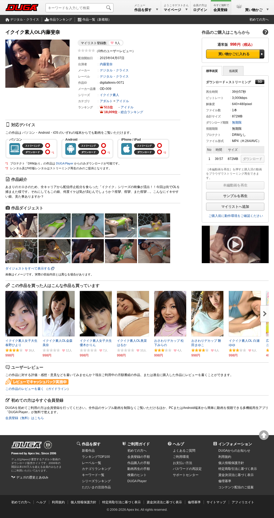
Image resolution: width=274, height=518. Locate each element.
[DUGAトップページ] (22, 7)
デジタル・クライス (24, 19)
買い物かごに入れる (234, 54)
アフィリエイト (243, 502)
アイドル (122, 101)
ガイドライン (57, 389)
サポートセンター (186, 475)
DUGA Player (64, 163)
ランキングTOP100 (96, 457)
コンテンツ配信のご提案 (236, 487)
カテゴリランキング (96, 469)
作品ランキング (61, 19)
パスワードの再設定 (187, 469)
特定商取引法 (237, 469)
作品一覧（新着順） (96, 19)
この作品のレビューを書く (24, 389)
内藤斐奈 (106, 64)
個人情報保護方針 (231, 463)
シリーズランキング (96, 481)
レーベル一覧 (91, 463)
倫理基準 (224, 481)
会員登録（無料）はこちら (24, 418)
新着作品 (88, 450)
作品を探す (91, 444)
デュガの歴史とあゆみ (32, 477)
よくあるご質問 (184, 450)
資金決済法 (236, 475)
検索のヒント (137, 475)
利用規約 (224, 457)
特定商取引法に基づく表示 (121, 502)
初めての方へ (259, 19)
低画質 (233, 70)
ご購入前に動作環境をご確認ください (235, 216)
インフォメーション (235, 444)
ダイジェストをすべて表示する (27, 268)
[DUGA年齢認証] (26, 445)
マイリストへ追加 (235, 207)
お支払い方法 (182, 463)
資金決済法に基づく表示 (164, 502)
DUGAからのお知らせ (234, 450)
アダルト (106, 101)
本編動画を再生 (235, 185)
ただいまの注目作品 (96, 487)
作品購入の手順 (138, 463)
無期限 (237, 122)
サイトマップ (216, 502)
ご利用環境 (181, 457)
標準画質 (212, 70)
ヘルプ (178, 444)
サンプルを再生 (235, 196)
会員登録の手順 (138, 457)
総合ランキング (132, 112)
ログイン (200, 10)
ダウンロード (252, 159)
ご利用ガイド (138, 444)
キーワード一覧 (93, 475)
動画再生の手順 (138, 469)
